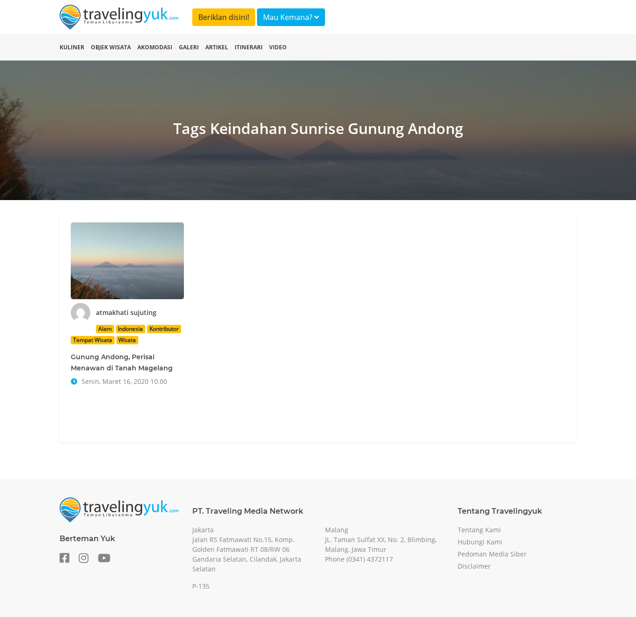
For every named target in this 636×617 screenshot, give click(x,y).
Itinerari (249, 47)
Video (278, 47)
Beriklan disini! (223, 17)
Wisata (127, 340)
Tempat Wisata (92, 340)
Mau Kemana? (288, 17)
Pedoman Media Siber (492, 554)
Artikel (216, 47)
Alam (105, 329)
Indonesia (130, 329)
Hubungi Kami (480, 541)
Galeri (189, 47)
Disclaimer (474, 566)
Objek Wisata (111, 47)
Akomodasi (154, 47)
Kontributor (164, 329)
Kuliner (72, 47)
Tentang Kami (479, 529)
